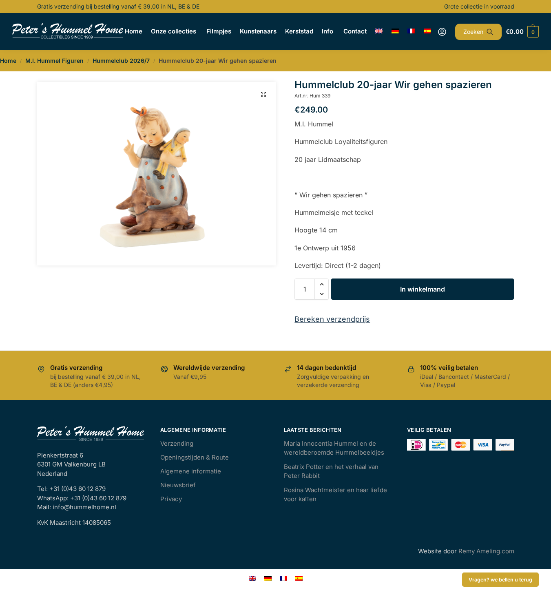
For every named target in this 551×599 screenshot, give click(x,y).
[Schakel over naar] (379, 31)
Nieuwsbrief (178, 485)
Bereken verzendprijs (332, 319)
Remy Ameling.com (486, 551)
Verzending (176, 443)
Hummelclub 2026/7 (121, 60)
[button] (263, 94)
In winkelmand (422, 289)
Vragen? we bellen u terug (500, 580)
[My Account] (442, 32)
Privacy (171, 499)
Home (8, 60)
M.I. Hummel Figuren (54, 60)
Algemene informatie (190, 471)
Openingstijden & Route (194, 457)
